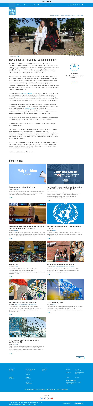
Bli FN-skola (11, 371)
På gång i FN (13, 264)
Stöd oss (26, 4)
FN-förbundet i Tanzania (25, 93)
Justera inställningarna (67, 403)
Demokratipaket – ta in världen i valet (22, 187)
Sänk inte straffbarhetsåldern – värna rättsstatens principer (64, 227)
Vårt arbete (19, 4)
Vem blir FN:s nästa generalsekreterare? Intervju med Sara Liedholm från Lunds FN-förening (27, 227)
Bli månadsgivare (29, 370)
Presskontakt (11, 378)
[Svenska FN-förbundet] (12, 9)
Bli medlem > (74, 81)
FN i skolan (40, 4)
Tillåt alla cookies (78, 403)
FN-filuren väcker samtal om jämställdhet (23, 302)
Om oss (78, 4)
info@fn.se (77, 377)
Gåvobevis (28, 373)
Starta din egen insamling (30, 369)
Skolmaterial (44, 371)
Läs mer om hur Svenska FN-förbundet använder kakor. (23, 404)
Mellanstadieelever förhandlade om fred (60, 264)
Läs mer (10, 197)
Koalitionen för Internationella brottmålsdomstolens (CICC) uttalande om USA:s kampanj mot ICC (64, 188)
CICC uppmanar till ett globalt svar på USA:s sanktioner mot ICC (24, 341)
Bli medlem (11, 369)
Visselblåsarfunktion (30, 381)
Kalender (52, 4)
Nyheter (46, 4)
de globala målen (29, 108)
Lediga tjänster (28, 379)
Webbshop (28, 374)
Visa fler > (80, 357)
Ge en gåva (11, 370)
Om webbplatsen (29, 383)
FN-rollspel (44, 370)
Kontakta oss (28, 378)
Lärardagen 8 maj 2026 (55, 302)
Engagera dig (33, 4)
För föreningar (72, 4)
